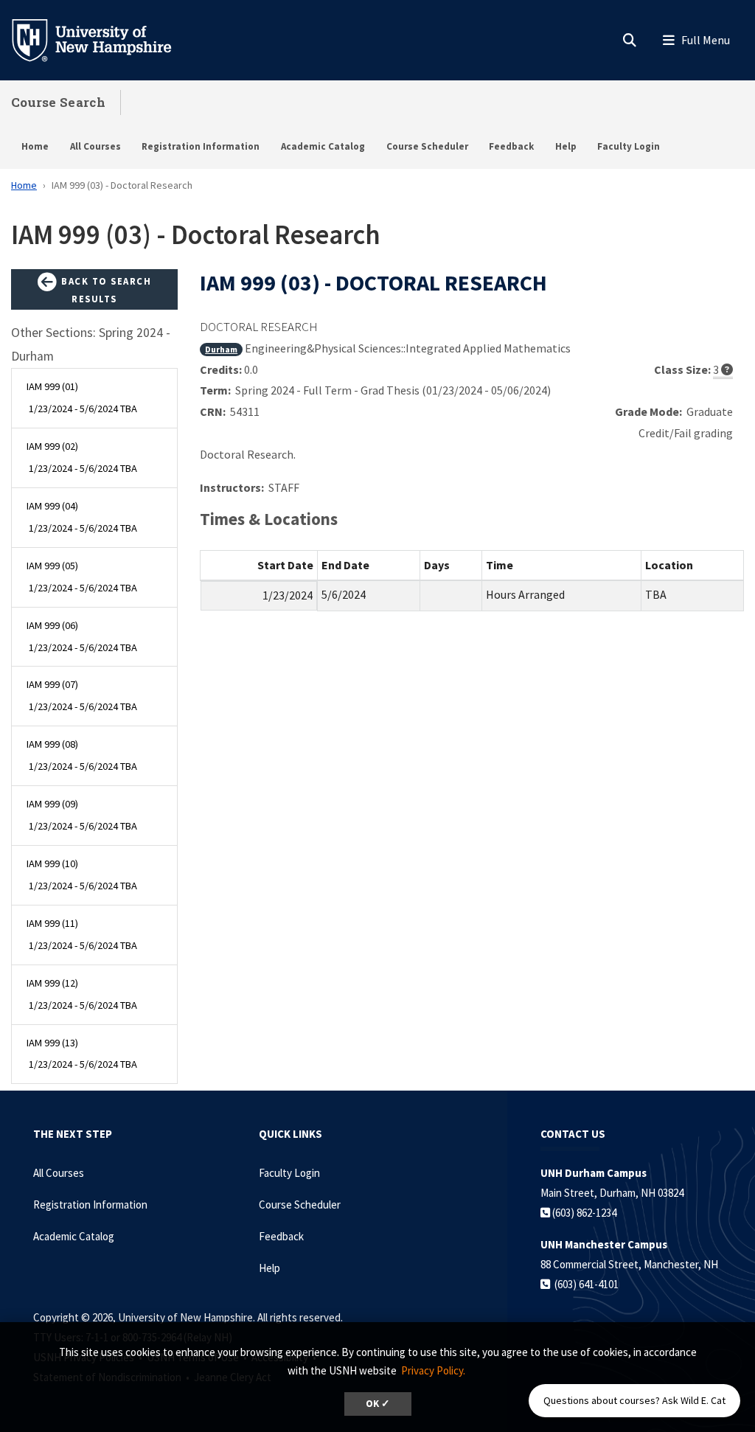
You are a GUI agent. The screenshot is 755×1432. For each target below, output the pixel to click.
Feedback (511, 146)
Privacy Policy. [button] (433, 1370)
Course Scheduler (427, 146)
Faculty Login (628, 146)
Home (35, 146)
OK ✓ (378, 1403)
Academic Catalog (323, 146)
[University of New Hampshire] (103, 39)
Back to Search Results (105, 290)
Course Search (58, 102)
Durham (221, 349)
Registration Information (201, 146)
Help (566, 146)
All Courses (95, 146)
